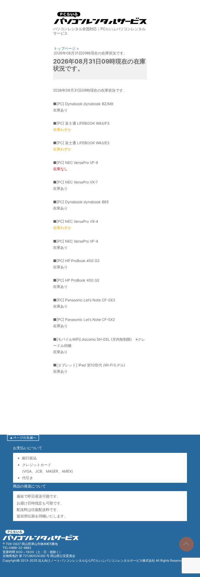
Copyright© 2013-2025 (20, 560)
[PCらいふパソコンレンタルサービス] (100, 25)
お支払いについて (27, 448)
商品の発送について (29, 486)
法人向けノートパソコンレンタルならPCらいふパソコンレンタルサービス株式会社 (96, 560)
